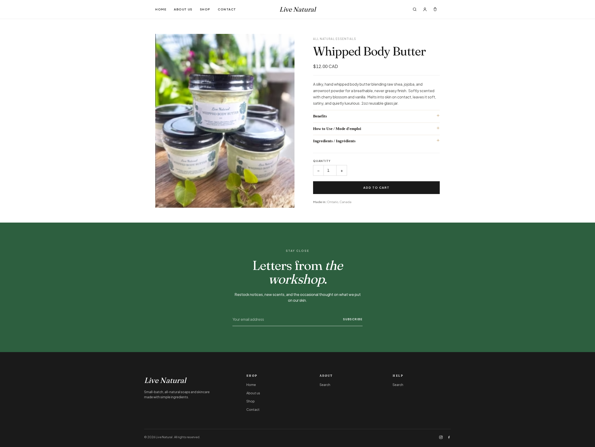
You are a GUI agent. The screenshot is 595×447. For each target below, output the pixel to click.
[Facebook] (449, 437)
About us (183, 9)
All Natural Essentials (334, 39)
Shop (205, 9)
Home (160, 9)
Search (325, 384)
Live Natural (297, 9)
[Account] (425, 9)
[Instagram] (441, 437)
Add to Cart (376, 187)
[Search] (414, 9)
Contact (227, 9)
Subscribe (353, 319)
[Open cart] (435, 9)
